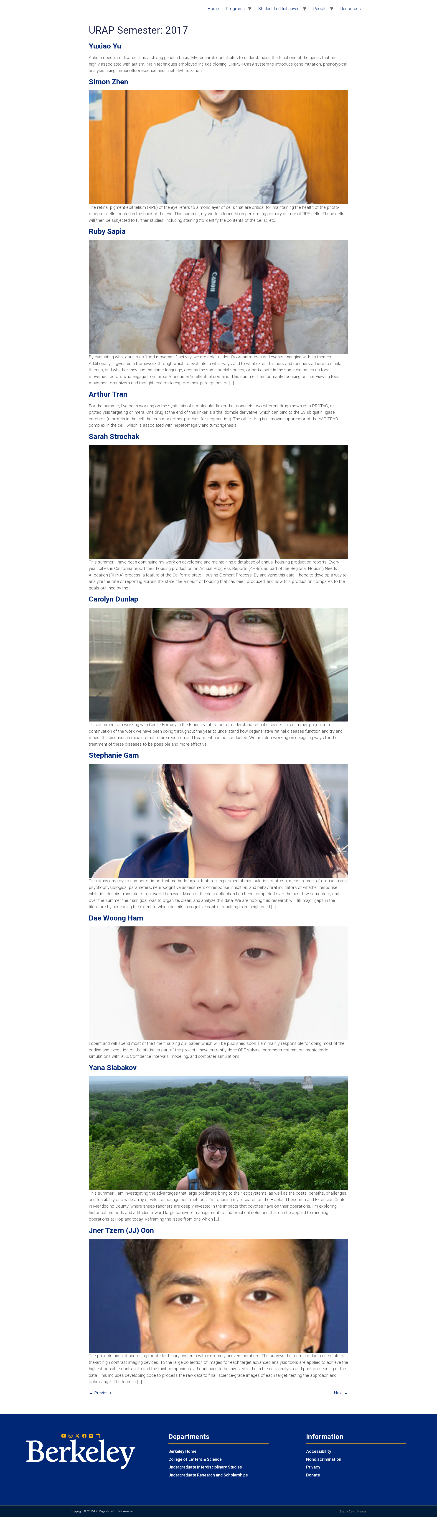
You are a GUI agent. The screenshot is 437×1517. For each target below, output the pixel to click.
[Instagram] (70, 1436)
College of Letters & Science (195, 1459)
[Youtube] (63, 1436)
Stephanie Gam (114, 755)
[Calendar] (97, 1436)
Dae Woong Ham (116, 918)
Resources (350, 8)
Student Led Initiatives (279, 8)
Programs (235, 8)
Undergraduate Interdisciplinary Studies (205, 1467)
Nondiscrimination (323, 1459)
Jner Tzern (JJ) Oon (121, 1230)
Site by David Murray (352, 1511)
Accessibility (318, 1451)
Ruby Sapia (107, 231)
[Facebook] (84, 1436)
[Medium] (91, 1436)
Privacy (313, 1467)
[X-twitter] (77, 1436)
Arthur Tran (108, 394)
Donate (313, 1475)
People (320, 8)
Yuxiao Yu (105, 46)
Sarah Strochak (114, 436)
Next (341, 1392)
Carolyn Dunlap (113, 599)
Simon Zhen (108, 81)
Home (213, 8)
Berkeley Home (182, 1451)
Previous (100, 1392)
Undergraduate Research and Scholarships (208, 1475)
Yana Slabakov (113, 1067)
